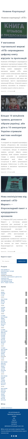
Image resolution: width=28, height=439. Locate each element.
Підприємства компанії (14, 414)
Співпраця (14, 422)
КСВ (14, 418)
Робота (14, 420)
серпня (14, 307)
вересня (14, 334)
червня (14, 293)
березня (14, 322)
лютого (14, 324)
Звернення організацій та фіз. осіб (14, 426)
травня (14, 338)
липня (14, 292)
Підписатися (22, 261)
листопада (14, 299)
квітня (14, 302)
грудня (14, 315)
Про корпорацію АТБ (14, 412)
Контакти (14, 424)
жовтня (14, 332)
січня (14, 295)
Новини (14, 416)
